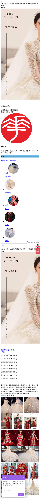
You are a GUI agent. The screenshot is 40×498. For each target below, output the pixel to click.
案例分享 (3, 395)
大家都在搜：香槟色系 (8, 160)
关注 (2, 156)
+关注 (3, 352)
